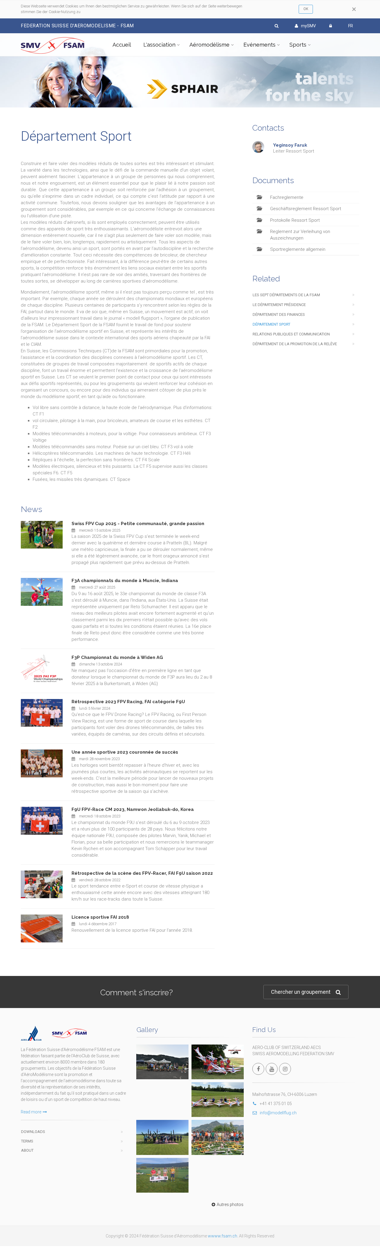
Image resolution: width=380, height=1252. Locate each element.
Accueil (122, 45)
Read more (31, 1112)
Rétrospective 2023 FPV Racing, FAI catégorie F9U (128, 701)
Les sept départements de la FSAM (286, 295)
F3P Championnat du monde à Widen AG (117, 657)
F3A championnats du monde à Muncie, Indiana (125, 580)
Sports (297, 45)
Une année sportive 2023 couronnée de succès (125, 752)
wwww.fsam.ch (222, 1236)
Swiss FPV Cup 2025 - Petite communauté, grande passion (138, 523)
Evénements (259, 45)
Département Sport (271, 324)
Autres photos (230, 1204)
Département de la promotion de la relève (295, 344)
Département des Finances (279, 314)
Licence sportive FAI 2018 (100, 917)
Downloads (33, 1131)
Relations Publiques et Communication (291, 334)
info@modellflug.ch (278, 1112)
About (27, 1150)
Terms (27, 1141)
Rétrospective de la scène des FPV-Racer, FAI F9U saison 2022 (142, 873)
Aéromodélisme (209, 45)
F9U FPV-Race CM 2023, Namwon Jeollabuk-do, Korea (133, 809)
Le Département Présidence (279, 304)
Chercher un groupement (300, 992)
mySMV (308, 25)
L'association (159, 45)
